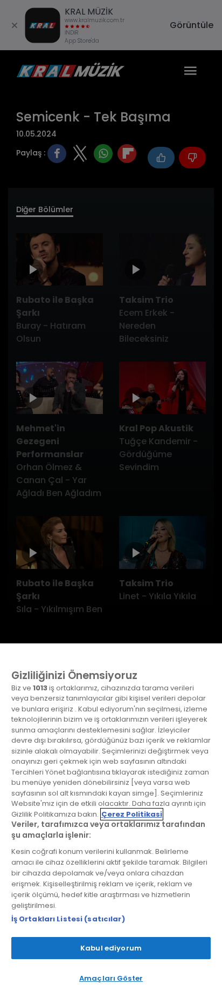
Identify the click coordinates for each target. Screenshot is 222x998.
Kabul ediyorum (111, 948)
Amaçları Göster (111, 978)
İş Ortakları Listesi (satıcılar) (68, 919)
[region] (111, 820)
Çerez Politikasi (131, 814)
